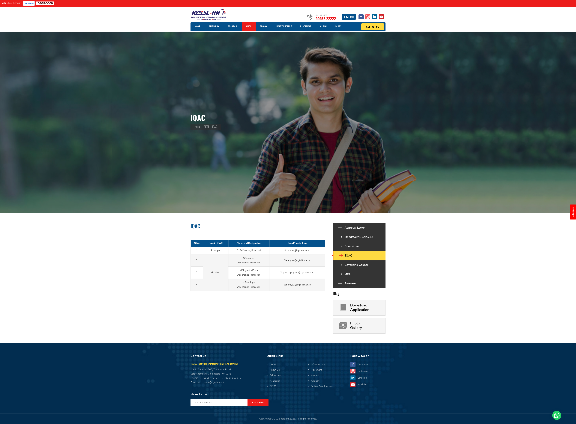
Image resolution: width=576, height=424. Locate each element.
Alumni (323, 26)
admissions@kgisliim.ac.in (211, 382)
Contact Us (372, 27)
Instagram (363, 371)
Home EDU (349, 17)
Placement (305, 26)
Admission (214, 26)
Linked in (363, 378)
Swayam (350, 283)
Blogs (338, 26)
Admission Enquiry (574, 212)
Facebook (363, 364)
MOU (348, 274)
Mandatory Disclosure (359, 237)
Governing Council (357, 265)
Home (197, 26)
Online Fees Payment (11, 3)
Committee (352, 246)
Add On (263, 26)
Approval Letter (355, 227)
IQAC (348, 255)
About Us (275, 370)
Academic (232, 26)
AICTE (248, 26)
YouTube (362, 384)
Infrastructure (284, 26)
